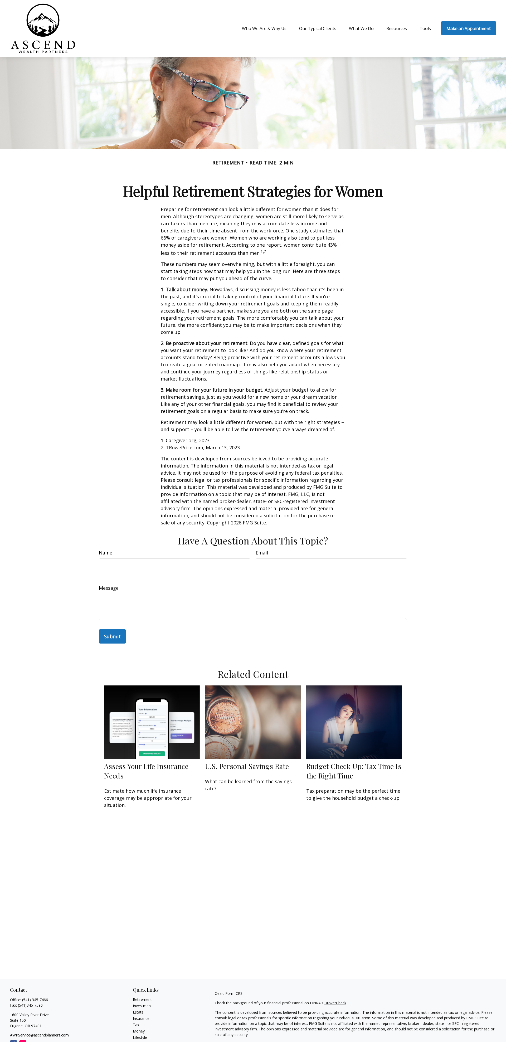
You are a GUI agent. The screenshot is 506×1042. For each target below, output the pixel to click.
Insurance (141, 1018)
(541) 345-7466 (35, 999)
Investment (142, 1005)
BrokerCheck (335, 1002)
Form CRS (233, 993)
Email (262, 552)
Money (139, 1031)
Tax (136, 1024)
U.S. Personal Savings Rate (247, 766)
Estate (138, 1012)
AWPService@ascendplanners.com (39, 1035)
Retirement (142, 999)
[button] (264, 28)
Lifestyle (140, 1037)
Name (105, 552)
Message (109, 588)
